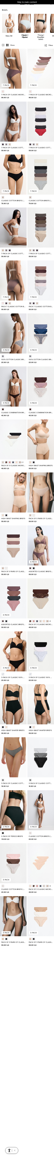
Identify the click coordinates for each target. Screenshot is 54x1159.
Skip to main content (27, 2)
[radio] (3, 91)
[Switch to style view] (3, 45)
